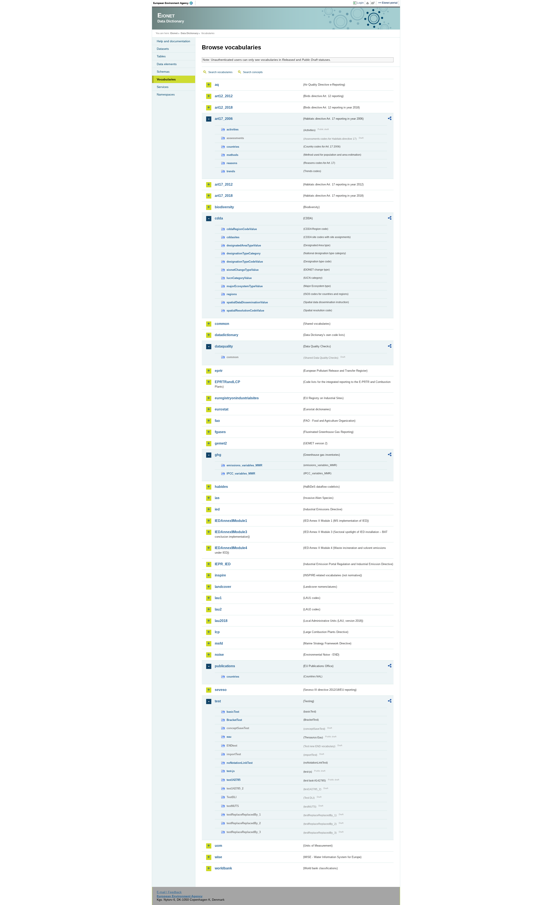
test (218, 701)
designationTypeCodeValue (245, 261)
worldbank (223, 868)
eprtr (219, 371)
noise (219, 654)
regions (232, 294)
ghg (218, 455)
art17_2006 (224, 119)
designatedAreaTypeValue (244, 245)
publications (225, 666)
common (222, 324)
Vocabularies (166, 79)
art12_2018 (224, 107)
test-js (231, 771)
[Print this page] (368, 3)
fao (217, 421)
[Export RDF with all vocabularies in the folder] (389, 119)
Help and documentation (173, 41)
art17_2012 (224, 184)
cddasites (233, 237)
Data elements (167, 64)
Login (360, 3)
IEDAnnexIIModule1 (231, 521)
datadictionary (226, 335)
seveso (221, 690)
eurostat (221, 409)
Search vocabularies (220, 72)
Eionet (174, 33)
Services (162, 87)
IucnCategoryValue (239, 278)
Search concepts (253, 72)
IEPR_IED (223, 564)
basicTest (233, 711)
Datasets (163, 48)
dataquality (224, 346)
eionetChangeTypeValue (243, 269)
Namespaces (166, 94)
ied (217, 509)
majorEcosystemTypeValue (245, 286)
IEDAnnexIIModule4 (231, 548)
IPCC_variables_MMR (241, 473)
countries (233, 146)
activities (232, 129)
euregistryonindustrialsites (237, 398)
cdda (219, 218)
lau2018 (221, 621)
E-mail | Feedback (169, 892)
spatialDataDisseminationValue (247, 302)
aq (217, 84)
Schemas (163, 71)
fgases (220, 432)
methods (232, 155)
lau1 (218, 598)
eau (229, 736)
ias (217, 498)
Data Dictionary (189, 33)
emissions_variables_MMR (244, 465)
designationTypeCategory (243, 253)
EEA (174, 3)
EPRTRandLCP (227, 382)
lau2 (218, 609)
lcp (217, 632)
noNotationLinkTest (239, 762)
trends (231, 171)
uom (218, 845)
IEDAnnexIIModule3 (231, 532)
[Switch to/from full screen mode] (373, 3)
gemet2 (221, 443)
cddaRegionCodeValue (242, 229)
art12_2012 (224, 96)
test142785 (233, 779)
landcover (223, 587)
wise (218, 857)
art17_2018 (224, 195)
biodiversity (224, 207)
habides (221, 487)
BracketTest (234, 720)
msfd (219, 643)
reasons (232, 163)
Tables (161, 56)
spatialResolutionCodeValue (245, 310)
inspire (220, 575)
